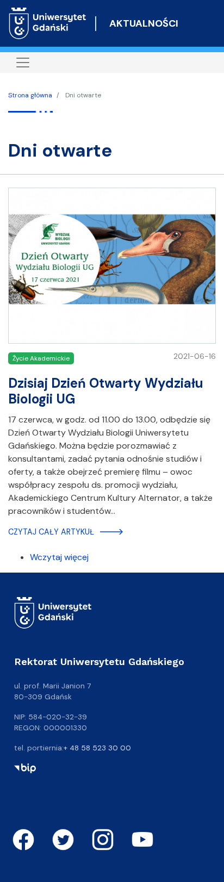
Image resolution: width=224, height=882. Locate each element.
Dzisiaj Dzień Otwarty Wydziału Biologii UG (105, 391)
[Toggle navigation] (23, 62)
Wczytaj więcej (59, 557)
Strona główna (30, 95)
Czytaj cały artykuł (51, 532)
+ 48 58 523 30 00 (97, 748)
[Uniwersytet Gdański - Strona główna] (47, 23)
